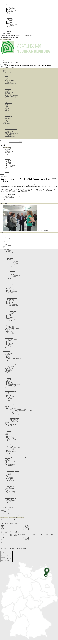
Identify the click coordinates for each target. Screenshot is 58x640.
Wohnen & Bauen (8, 77)
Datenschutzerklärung (7, 245)
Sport (6, 115)
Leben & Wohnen (4, 71)
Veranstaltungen (8, 116)
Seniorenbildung (13, 280)
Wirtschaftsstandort (9, 124)
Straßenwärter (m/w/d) (14, 418)
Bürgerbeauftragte (10, 365)
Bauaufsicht (9, 314)
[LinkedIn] (7, 57)
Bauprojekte (9, 301)
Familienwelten (13, 276)
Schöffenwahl (12, 264)
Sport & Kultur (4, 112)
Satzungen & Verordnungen (12, 14)
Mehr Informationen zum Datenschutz (8, 67)
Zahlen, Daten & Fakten (11, 479)
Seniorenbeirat (12, 279)
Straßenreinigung (10, 344)
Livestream (9, 353)
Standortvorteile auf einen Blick (13, 481)
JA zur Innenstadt (8, 73)
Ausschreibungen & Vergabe (10, 134)
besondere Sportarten (11, 451)
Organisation (9, 356)
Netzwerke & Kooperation (10, 132)
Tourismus (7, 119)
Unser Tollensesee (10, 254)
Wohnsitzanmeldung (11, 376)
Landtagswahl (10, 427)
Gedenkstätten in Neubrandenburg (9, 200)
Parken (6, 120)
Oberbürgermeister (11, 8)
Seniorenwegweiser (13, 283)
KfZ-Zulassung (10, 22)
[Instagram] (4, 57)
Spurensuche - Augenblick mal (13, 471)
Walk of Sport (10, 446)
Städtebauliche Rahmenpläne (13, 300)
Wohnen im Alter (13, 281)
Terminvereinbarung (25, 522)
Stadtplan (9, 31)
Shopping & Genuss (11, 334)
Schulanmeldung (13, 289)
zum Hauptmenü (6, 4)
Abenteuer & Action (11, 332)
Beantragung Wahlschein (12, 424)
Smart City (7, 85)
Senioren (9, 278)
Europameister (12, 449)
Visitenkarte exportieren (19, 517)
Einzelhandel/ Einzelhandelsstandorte (14, 480)
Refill (8, 323)
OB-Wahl (9, 431)
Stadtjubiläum (10, 258)
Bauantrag (9, 378)
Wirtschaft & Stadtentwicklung (6, 123)
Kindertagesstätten (11, 287)
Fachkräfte (7, 130)
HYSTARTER (9, 320)
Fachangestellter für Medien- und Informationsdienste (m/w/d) (22, 410)
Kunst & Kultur (10, 331)
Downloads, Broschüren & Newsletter (12, 133)
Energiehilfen (9, 382)
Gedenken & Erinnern (9, 118)
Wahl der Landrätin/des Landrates (14, 430)
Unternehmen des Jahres (10, 131)
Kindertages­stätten (13, 272)
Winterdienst (9, 345)
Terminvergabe (10, 12)
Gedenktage (9, 462)
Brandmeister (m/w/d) (14, 416)
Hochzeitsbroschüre (11, 396)
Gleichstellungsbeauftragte (12, 361)
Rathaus (9, 9)
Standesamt (9, 18)
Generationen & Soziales (10, 75)
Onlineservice (10, 11)
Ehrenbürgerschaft (11, 257)
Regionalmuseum (10, 436)
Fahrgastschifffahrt (11, 466)
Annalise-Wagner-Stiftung (12, 439)
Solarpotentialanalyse (11, 319)
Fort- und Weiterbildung (12, 291)
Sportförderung (10, 453)
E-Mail (5, 241)
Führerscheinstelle (10, 21)
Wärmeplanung (10, 321)
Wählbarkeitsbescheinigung (12, 386)
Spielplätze (12, 274)
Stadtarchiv (9, 440)
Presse (8, 23)
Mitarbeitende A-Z (10, 357)
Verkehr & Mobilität (9, 82)
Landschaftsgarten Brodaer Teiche (14, 470)
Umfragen (9, 28)
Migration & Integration (11, 285)
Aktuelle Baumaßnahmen (12, 339)
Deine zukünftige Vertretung (15, 421)
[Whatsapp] (9, 57)
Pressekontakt (12, 25)
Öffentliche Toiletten (11, 474)
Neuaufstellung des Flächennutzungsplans (18, 310)
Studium (9, 290)
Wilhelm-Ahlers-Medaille (14, 263)
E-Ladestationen (10, 346)
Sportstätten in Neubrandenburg (9, 197)
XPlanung (11, 313)
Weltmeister (12, 448)
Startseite (2, 144)
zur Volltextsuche (6, 33)
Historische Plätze (10, 468)
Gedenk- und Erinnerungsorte (13, 461)
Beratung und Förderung (12, 485)
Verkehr (8, 380)
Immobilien (9, 487)
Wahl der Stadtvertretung (12, 432)
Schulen (11, 273)
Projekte (6, 79)
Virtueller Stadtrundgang (12, 467)
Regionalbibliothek (11, 438)
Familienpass (12, 271)
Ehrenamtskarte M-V (14, 261)
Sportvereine (9, 450)
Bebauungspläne (13, 311)
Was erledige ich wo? (11, 10)
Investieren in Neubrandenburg (11, 126)
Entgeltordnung (10, 454)
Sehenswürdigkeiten (11, 464)
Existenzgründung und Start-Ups (11, 128)
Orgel (11, 444)
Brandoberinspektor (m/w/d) (15, 412)
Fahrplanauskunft (10, 343)
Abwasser (9, 315)
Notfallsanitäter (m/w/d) (14, 417)
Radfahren (9, 340)
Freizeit (6, 81)
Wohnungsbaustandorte (12, 298)
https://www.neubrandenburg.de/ (11, 515)
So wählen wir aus (13, 420)
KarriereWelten (10, 493)
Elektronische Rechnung (12, 383)
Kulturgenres (7, 117)
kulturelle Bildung (10, 292)
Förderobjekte (10, 302)
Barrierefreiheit (5, 246)
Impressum (5, 244)
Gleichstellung (10, 284)
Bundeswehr (9, 266)
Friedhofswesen (10, 19)
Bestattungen (10, 398)
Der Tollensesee (10, 465)
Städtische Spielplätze (7, 198)
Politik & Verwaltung (9, 6)
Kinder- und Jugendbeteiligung (13, 363)
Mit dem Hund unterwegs (12, 336)
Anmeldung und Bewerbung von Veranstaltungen (17, 457)
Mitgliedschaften (10, 366)
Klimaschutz (7, 78)
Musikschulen (10, 293)
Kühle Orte (9, 324)
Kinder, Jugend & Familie (12, 270)
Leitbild (8, 251)
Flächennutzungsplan (14, 308)
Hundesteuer (9, 379)
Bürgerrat (9, 259)
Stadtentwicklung (8, 137)
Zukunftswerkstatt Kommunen (13, 328)
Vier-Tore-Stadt (8, 72)
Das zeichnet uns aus (14, 419)
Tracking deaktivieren (6, 39)
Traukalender (9, 395)
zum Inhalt (5, 3)
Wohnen (9, 297)
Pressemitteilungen (13, 24)
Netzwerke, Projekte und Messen (13, 294)
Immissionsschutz (11, 317)
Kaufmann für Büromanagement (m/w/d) (18, 409)
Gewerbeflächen (10, 486)
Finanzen (9, 17)
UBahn (8, 342)
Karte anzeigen (12, 517)
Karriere (8, 27)
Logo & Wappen (10, 253)
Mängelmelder (10, 367)
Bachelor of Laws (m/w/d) (15, 411)
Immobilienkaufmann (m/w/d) (16, 414)
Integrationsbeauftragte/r (12, 364)
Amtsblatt (9, 26)
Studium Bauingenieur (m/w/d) (16, 413)
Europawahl (9, 425)
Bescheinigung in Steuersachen (13, 384)
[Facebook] (1, 57)
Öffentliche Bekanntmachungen (13, 13)
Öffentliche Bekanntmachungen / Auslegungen (12, 62)
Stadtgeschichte (10, 252)
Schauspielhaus (10, 441)
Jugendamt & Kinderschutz (15, 275)
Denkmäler (9, 459)
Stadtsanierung (10, 303)
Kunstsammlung (10, 437)
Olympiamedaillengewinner (15, 447)
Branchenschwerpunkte (9, 125)
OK (1, 39)
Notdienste (9, 370)
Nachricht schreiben (4, 517)
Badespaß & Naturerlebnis (12, 333)
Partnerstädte (10, 256)
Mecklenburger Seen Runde (8, 199)
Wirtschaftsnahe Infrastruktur (11, 129)
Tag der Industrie (8, 135)
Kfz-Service (9, 373)
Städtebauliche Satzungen (12, 305)
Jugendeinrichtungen (14, 277)
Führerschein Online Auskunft (13, 374)
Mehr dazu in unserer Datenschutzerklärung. (9, 37)
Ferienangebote (10, 337)
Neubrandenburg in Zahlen (10, 83)
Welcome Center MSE (11, 491)
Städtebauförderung (13, 304)
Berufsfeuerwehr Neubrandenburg (14, 358)
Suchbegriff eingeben (4, 141)
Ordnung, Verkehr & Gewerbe (13, 16)
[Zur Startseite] (25, 54)
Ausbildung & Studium (11, 408)
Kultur (6, 113)
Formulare (9, 369)
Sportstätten (9, 452)
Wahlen (8, 30)
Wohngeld (9, 381)
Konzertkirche (10, 443)
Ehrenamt (9, 260)
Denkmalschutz (10, 316)
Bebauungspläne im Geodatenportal (17, 312)
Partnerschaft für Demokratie (13, 327)
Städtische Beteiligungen (10, 136)
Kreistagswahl (10, 428)
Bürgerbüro (9, 20)
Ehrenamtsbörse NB (13, 262)
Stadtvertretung (10, 7)
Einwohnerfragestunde (11, 385)
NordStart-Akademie (11, 326)
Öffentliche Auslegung (14, 307)
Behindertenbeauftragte (12, 360)
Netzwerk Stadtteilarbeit (9, 80)
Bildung (6, 76)
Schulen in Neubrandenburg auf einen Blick (11, 196)
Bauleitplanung (10, 306)
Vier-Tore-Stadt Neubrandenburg (6, 507)
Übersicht (5, 247)
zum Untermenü (6, 5)
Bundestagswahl (10, 426)
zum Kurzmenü (6, 32)
